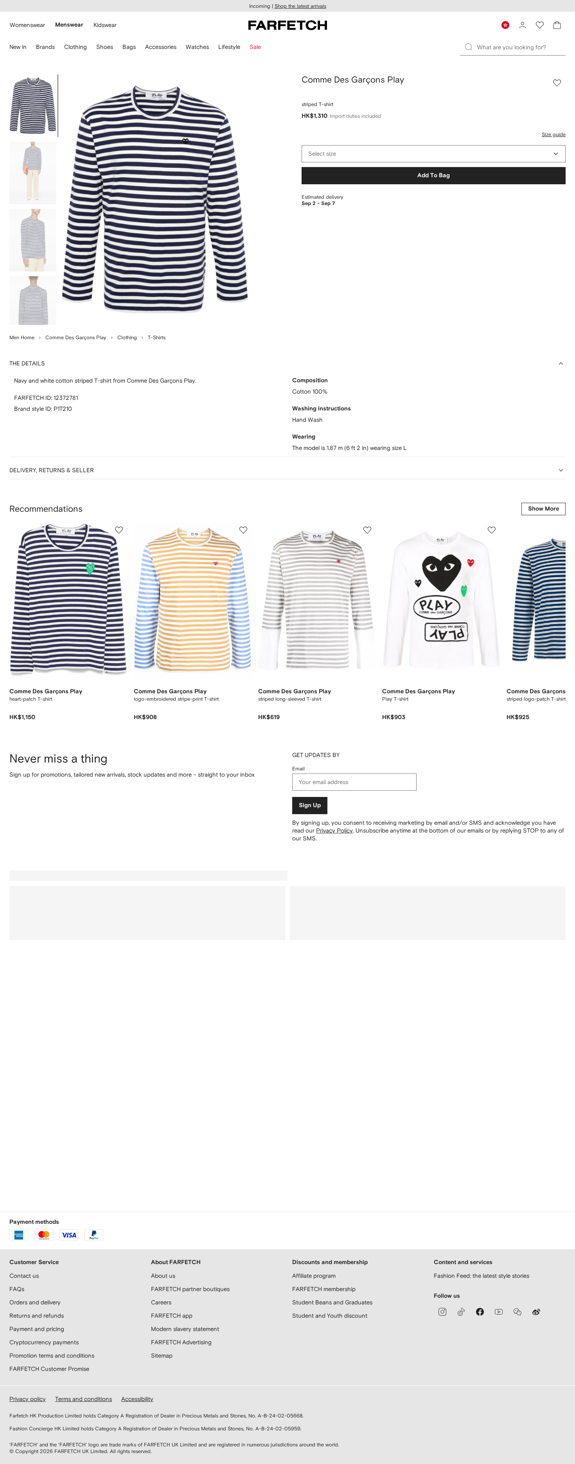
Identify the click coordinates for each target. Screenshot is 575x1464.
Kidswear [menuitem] (105, 25)
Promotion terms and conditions (51, 1355)
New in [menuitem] (18, 47)
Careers (161, 1302)
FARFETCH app (171, 1315)
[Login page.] (522, 25)
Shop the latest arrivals (300, 6)
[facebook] (480, 1311)
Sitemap (161, 1355)
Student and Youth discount (329, 1315)
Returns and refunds (36, 1315)
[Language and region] (505, 25)
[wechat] (517, 1311)
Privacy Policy (334, 830)
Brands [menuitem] (45, 47)
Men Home (21, 337)
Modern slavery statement (185, 1329)
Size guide (554, 134)
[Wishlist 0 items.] (539, 25)
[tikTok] (461, 1311)
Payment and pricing (36, 1329)
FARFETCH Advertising (181, 1342)
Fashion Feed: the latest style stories (481, 1276)
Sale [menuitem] (255, 47)
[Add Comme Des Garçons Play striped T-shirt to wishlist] (557, 83)
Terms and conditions (83, 1399)
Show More (543, 509)
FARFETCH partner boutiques (190, 1289)
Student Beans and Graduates (332, 1302)
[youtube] (498, 1311)
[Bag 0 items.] (557, 25)
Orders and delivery (35, 1302)
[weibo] (536, 1311)
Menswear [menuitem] (69, 25)
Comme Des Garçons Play (75, 337)
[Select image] (32, 105)
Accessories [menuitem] (160, 47)
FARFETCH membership (324, 1289)
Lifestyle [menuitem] (229, 47)
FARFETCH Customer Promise (49, 1369)
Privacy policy (27, 1399)
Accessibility (137, 1399)
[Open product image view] (155, 199)
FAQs (16, 1289)
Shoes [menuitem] (104, 47)
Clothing (127, 337)
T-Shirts (156, 337)
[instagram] (442, 1311)
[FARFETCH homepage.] (287, 25)
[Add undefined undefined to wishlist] (119, 530)
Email (298, 768)
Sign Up (310, 805)
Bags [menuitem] (129, 47)
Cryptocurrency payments (44, 1342)
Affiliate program (314, 1276)
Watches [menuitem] (197, 47)
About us (163, 1276)
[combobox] (434, 153)
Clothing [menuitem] (75, 47)
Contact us (24, 1276)
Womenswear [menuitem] (27, 25)
